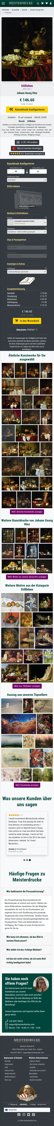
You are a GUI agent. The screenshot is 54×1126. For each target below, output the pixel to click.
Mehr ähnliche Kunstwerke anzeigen (27, 512)
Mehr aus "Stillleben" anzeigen (27, 686)
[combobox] (27, 180)
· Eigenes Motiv (34, 1061)
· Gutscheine (33, 1077)
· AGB (6, 1067)
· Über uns (7, 1080)
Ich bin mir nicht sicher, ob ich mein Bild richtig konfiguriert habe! (26, 960)
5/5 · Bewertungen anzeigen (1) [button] (32, 154)
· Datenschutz (9, 1070)
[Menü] (3, 3)
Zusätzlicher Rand (13, 177)
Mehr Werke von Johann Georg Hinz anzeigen (27, 577)
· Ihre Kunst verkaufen (37, 1064)
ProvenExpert (21, 849)
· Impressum (8, 1064)
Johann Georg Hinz (37, 10)
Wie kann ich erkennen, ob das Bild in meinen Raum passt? (24, 938)
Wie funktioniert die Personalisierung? (25, 891)
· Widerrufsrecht (9, 1074)
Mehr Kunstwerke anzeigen (27, 785)
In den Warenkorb (28, 320)
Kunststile (15, 10)
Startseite (5, 10)
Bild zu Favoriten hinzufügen (29, 148)
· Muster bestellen (35, 1080)
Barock (24, 10)
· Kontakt (7, 1061)
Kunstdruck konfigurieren (29, 109)
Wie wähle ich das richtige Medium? (24, 949)
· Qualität (32, 1067)
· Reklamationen (10, 1077)
